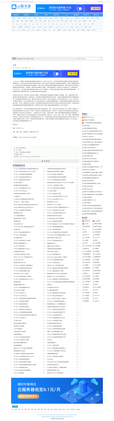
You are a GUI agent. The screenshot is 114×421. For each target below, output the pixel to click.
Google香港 (97, 243)
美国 (26, 21)
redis (50, 30)
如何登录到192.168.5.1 (53, 202)
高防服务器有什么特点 (19, 351)
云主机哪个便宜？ (18, 237)
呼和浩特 (85, 21)
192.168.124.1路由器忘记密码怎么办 (56, 213)
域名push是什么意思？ (53, 251)
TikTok (96, 298)
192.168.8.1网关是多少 (19, 246)
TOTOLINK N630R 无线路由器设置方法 (24, 226)
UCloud (96, 290)
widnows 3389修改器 (19, 373)
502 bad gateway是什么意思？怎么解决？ (57, 257)
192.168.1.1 (97, 295)
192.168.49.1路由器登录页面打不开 (56, 312)
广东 (58, 21)
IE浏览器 (97, 251)
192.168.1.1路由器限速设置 (54, 229)
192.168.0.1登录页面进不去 (54, 254)
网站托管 (27, 1)
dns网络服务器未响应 (19, 251)
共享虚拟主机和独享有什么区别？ (22, 193)
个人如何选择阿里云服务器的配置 (92, 122)
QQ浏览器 (97, 234)
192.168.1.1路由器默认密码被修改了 (56, 348)
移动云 (97, 18)
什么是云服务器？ (18, 182)
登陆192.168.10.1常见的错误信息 (55, 265)
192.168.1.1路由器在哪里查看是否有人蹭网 (25, 364)
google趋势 (97, 221)
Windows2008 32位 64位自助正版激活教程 (58, 362)
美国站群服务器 (18, 334)
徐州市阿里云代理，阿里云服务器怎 (93, 208)
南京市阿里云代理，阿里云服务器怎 (93, 142)
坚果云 (35, 18)
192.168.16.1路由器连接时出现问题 (56, 328)
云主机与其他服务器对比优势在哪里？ (57, 177)
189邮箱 (97, 281)
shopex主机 (50, 359)
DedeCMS (39, 27)
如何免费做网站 (18, 345)
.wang (37, 24)
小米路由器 (87, 259)
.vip (45, 24)
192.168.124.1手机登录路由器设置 (56, 301)
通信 (90, 27)
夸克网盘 (97, 259)
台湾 (36, 21)
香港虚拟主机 (17, 221)
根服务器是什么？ (51, 243)
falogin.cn (97, 301)
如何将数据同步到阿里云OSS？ (92, 178)
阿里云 (13, 18)
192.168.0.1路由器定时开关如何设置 (56, 293)
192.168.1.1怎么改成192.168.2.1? (55, 199)
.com (17, 24)
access (54, 30)
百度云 (24, 18)
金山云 (51, 18)
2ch (85, 229)
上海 (53, 21)
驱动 (35, 409)
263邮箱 (86, 240)
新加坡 (31, 21)
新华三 (96, 240)
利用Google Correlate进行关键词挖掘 (23, 348)
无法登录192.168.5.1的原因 (54, 204)
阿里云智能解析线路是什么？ (91, 153)
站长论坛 (71, 416)
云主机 (36, 14)
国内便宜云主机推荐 (19, 326)
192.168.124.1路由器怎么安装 (54, 320)
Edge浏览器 (87, 276)
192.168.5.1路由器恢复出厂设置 (55, 270)
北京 (79, 21)
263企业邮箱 (87, 256)
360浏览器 (87, 292)
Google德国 (97, 245)
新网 (88, 18)
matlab (72, 27)
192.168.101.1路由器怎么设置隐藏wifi (23, 265)
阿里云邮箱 (87, 279)
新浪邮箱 (97, 279)
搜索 (86, 27)
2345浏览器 (87, 281)
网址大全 (28, 58)
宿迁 (66, 21)
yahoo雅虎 (86, 237)
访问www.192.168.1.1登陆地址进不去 (23, 257)
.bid (84, 24)
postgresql (38, 30)
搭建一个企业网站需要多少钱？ (55, 331)
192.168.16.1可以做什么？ (20, 317)
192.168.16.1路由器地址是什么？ (55, 240)
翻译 (26, 409)
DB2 (33, 30)
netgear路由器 (98, 229)
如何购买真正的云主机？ (20, 262)
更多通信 (46, 161)
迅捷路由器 (97, 256)
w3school (57, 27)
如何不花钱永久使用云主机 (54, 237)
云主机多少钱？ (18, 320)
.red (76, 24)
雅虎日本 (86, 248)
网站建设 (18, 1)
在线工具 (86, 14)
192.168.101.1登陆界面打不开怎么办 (56, 351)
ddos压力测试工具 (18, 224)
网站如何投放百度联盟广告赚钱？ (56, 171)
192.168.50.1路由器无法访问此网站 (56, 188)
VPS (66, 14)
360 (13, 409)
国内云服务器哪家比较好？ (21, 342)
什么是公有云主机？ (19, 259)
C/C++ (67, 27)
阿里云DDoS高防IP (89, 180)
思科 (42, 409)
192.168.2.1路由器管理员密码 (54, 221)
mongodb (44, 30)
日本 (13, 21)
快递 (32, 409)
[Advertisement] (57, 44)
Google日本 (97, 254)
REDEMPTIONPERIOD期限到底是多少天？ (58, 207)
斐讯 (78, 30)
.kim (88, 24)
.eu (68, 24)
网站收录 (62, 416)
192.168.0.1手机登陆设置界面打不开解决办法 (25, 315)
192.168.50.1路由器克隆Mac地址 (22, 270)
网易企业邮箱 (98, 226)
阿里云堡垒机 (87, 164)
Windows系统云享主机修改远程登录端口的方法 (26, 204)
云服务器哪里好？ (51, 342)
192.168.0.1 (97, 237)
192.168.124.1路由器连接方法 (54, 315)
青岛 (75, 21)
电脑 (39, 409)
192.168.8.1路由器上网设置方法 (55, 174)
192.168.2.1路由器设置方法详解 (22, 179)
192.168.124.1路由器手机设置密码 (22, 210)
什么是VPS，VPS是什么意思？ (22, 202)
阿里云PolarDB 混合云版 (90, 158)
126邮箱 (97, 276)
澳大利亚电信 (22, 147)
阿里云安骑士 (87, 202)
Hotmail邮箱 (98, 287)
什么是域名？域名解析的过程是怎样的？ (24, 353)
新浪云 (56, 18)
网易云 (19, 18)
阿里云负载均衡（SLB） (90, 200)
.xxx (61, 24)
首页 (24, 58)
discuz (34, 27)
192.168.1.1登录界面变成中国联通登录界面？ (25, 298)
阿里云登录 (100, 1)
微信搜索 (97, 262)
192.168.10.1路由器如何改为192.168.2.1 (24, 279)
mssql (18, 30)
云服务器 (78, 409)
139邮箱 (86, 265)
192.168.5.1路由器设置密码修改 (55, 226)
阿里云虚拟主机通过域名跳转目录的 (93, 150)
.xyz (49, 24)
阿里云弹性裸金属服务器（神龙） (92, 183)
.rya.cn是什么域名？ (52, 190)
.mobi (25, 24)
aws (72, 18)
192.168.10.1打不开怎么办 (20, 190)
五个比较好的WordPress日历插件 (55, 218)
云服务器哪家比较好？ (53, 353)
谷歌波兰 (49, 284)
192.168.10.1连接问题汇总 (53, 262)
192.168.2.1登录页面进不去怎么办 (22, 188)
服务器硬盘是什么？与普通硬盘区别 (56, 304)
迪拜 (49, 21)
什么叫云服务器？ (18, 328)
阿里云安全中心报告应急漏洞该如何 (93, 211)
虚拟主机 (56, 14)
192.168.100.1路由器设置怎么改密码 (56, 179)
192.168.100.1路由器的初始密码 (22, 337)
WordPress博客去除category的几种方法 (23, 207)
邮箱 (29, 409)
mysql (13, 30)
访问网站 (34, 137)
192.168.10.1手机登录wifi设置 (21, 339)
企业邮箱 (13, 1)
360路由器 (97, 273)
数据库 (59, 30)
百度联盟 (20, 27)
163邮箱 (97, 267)
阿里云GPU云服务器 (89, 120)
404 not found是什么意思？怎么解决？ (57, 298)
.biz (13, 24)
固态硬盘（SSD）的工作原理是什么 (56, 276)
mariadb (23, 30)
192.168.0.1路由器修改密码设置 (55, 259)
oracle (28, 30)
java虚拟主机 (17, 196)
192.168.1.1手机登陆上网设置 (21, 301)
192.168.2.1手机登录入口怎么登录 (56, 210)
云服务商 (26, 14)
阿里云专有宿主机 (88, 186)
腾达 (74, 30)
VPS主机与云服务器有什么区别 (22, 254)
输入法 (93, 30)
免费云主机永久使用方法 (53, 246)
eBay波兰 (49, 339)
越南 (45, 21)
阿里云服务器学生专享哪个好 (91, 161)
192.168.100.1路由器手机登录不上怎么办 (57, 196)
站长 (94, 21)
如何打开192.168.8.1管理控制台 (55, 373)
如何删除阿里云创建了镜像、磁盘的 (93, 172)
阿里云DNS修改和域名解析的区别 (92, 205)
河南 (62, 21)
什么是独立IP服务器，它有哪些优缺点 (57, 367)
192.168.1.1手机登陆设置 (20, 235)
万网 (93, 24)
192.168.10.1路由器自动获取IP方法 (23, 177)
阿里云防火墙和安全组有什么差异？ (93, 175)
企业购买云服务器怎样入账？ (54, 323)
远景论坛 (86, 287)
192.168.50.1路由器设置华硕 (54, 326)
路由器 (83, 30)
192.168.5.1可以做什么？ (20, 293)
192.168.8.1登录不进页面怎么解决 (22, 362)
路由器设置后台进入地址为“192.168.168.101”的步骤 (60, 182)
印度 (40, 21)
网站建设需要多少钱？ (19, 284)
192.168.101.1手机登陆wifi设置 (55, 185)
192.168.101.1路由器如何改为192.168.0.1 (24, 356)
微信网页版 (87, 254)
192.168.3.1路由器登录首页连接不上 (56, 309)
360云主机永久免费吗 (19, 290)
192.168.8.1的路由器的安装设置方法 (23, 268)
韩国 (22, 21)
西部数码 (77, 18)
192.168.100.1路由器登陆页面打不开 (56, 337)
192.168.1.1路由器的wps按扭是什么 (23, 309)
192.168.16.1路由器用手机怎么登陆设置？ (58, 232)
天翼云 (92, 18)
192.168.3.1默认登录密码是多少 (55, 295)
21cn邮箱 (86, 295)
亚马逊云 (86, 284)
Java (62, 27)
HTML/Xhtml (27, 27)
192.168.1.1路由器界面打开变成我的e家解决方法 (26, 168)
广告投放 (43, 416)
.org (53, 24)
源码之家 (66, 416)
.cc (29, 24)
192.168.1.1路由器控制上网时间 (55, 356)
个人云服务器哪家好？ (19, 215)
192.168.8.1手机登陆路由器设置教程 (23, 312)
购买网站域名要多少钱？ (53, 370)
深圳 (71, 21)
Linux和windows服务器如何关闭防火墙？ (24, 199)
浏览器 (88, 30)
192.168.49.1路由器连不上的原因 (22, 240)
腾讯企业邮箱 (98, 223)
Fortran (77, 27)
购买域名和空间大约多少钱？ (54, 215)
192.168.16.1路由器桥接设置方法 (22, 232)
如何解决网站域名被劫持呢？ (21, 185)
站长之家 (96, 14)
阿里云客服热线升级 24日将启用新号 (93, 194)
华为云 (29, 18)
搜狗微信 (86, 301)
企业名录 (57, 416)
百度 (85, 232)
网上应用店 (87, 262)
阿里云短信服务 (88, 197)
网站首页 (16, 14)
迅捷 (70, 30)
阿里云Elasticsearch (88, 117)
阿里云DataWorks (88, 189)
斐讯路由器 (87, 267)
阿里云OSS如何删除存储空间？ (92, 144)
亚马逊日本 (87, 221)
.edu (57, 24)
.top (32, 24)
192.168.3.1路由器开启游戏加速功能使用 (57, 268)
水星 (48, 409)
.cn (21, 24)
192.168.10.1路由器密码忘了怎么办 (56, 317)
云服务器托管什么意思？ (20, 331)
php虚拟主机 (17, 229)
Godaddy (86, 223)
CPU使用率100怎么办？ (53, 287)
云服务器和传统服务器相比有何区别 (56, 168)
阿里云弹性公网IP (88, 156)
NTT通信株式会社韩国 (24, 152)
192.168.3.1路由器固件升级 (21, 367)
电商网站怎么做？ (18, 213)
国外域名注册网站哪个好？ (21, 243)
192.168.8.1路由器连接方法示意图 (22, 276)
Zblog (45, 27)
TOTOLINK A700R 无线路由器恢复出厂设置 (58, 235)
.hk (64, 24)
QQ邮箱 (97, 248)
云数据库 (76, 14)
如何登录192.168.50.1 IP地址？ (22, 273)
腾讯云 (40, 18)
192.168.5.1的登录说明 (53, 345)
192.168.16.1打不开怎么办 (20, 295)
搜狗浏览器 (97, 270)
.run (72, 24)
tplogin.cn (86, 234)
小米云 (82, 18)
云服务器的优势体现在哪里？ (54, 248)
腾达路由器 (87, 226)
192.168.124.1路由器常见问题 (21, 306)
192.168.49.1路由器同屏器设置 (21, 359)
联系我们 (48, 416)
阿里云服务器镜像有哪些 (90, 213)
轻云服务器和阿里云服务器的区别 (92, 139)
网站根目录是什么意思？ (20, 218)
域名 (46, 14)
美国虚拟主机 (17, 282)
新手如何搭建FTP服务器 (20, 323)
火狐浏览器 (97, 232)
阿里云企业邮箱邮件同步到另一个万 (93, 167)
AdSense (14, 27)
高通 (21, 154)
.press (80, 24)
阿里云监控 (87, 125)
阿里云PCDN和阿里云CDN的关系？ (93, 191)
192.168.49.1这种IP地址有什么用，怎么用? (25, 171)
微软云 (61, 18)
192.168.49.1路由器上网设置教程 (22, 370)
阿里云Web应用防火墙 (89, 147)
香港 (18, 21)
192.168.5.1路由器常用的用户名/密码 (56, 334)
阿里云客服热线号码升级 (90, 128)
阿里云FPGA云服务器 (89, 169)
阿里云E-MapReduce (89, 136)
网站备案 (22, 1)
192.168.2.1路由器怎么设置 (54, 193)
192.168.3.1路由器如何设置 (21, 304)
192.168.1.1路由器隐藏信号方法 (22, 287)
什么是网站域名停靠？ (53, 290)
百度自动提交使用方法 (53, 364)
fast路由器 (86, 270)
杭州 (90, 21)
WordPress (51, 27)
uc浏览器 (86, 298)
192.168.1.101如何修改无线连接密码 (23, 174)
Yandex (86, 290)
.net (41, 24)
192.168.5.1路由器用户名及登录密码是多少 (58, 279)
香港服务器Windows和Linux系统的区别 (57, 273)
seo (81, 27)
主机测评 (32, 1)
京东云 (45, 18)
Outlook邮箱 (98, 265)
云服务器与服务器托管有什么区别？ (56, 306)
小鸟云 (67, 18)
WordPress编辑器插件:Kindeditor (22, 248)
